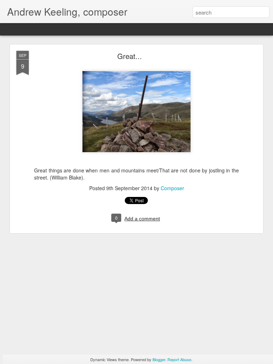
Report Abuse (179, 359)
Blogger (158, 359)
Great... (129, 56)
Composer (172, 188)
